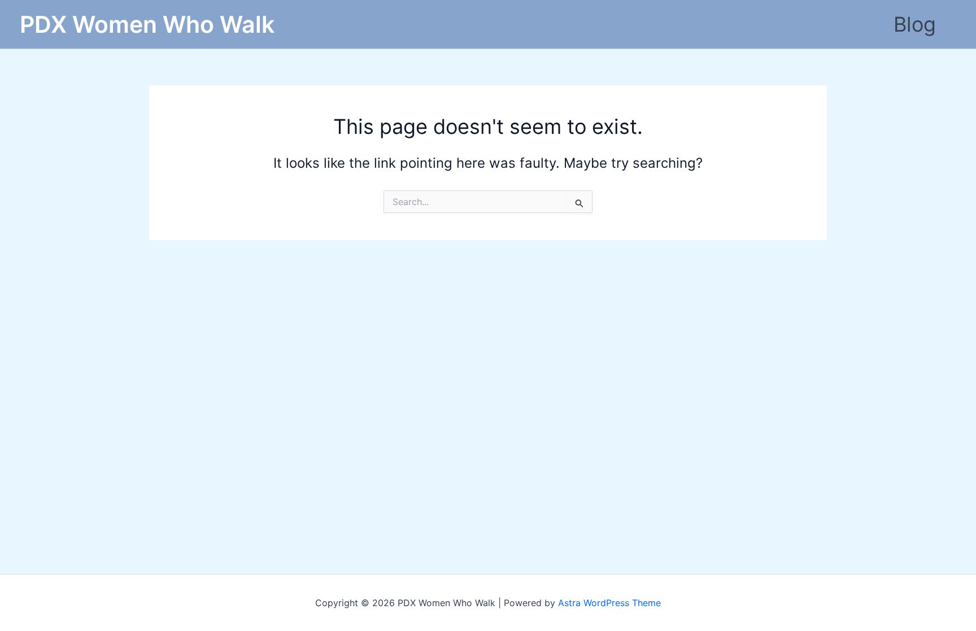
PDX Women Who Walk (147, 24)
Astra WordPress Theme (609, 602)
